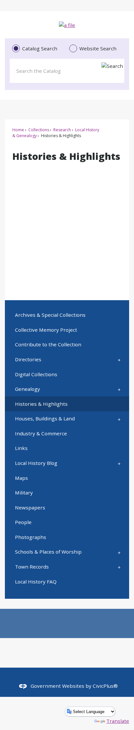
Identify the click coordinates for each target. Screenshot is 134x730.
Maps (21, 478)
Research (61, 130)
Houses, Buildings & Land (45, 418)
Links (21, 448)
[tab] (38, 49)
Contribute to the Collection (48, 344)
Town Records (32, 566)
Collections (38, 130)
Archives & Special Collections (50, 315)
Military (24, 492)
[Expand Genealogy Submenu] (119, 389)
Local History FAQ (36, 581)
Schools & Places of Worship (48, 551)
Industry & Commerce (41, 433)
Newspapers (30, 507)
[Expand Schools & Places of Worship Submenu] (119, 551)
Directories (28, 359)
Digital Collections (36, 374)
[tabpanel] (67, 69)
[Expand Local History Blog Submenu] (119, 463)
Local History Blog (36, 463)
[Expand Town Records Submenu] (119, 566)
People (23, 522)
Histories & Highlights (41, 404)
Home (18, 130)
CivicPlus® (105, 686)
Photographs (30, 537)
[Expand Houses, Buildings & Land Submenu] (119, 418)
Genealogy (27, 389)
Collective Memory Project (46, 330)
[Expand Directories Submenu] (119, 359)
